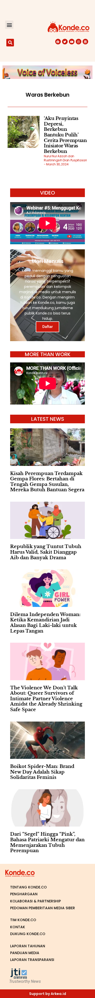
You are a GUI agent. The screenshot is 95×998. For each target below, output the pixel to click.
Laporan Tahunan (27, 946)
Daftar (47, 326)
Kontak (17, 927)
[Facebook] (58, 41)
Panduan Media (24, 952)
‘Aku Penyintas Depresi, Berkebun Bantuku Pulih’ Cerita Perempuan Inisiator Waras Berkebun (65, 135)
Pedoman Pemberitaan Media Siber (42, 908)
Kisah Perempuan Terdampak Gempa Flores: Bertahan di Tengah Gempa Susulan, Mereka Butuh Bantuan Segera (47, 482)
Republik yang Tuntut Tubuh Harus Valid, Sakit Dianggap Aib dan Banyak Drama (45, 552)
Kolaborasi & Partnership (35, 901)
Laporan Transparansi (32, 959)
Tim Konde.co (23, 919)
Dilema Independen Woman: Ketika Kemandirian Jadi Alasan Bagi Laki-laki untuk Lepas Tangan (45, 623)
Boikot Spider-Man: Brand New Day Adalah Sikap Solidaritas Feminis (42, 772)
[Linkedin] (85, 41)
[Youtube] (71, 41)
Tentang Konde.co (28, 887)
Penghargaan (23, 894)
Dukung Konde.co (27, 933)
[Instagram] (78, 41)
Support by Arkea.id (47, 993)
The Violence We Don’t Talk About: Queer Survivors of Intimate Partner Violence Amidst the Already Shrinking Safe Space (46, 698)
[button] (9, 25)
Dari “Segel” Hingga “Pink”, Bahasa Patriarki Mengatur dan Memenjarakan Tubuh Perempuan (47, 842)
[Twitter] (65, 41)
